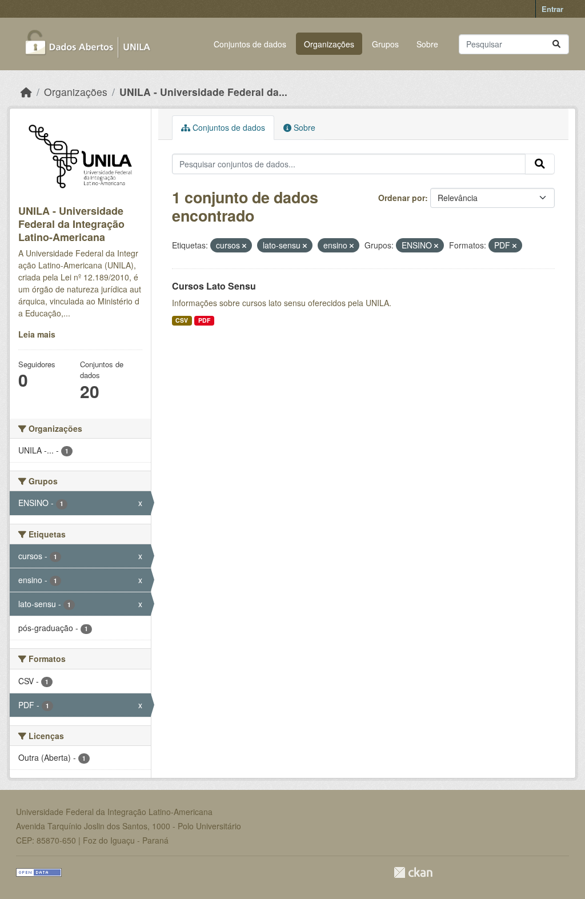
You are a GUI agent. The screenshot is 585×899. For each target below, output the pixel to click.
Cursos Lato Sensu (214, 285)
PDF (204, 320)
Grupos (385, 44)
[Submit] (556, 44)
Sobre (427, 44)
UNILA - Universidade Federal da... (203, 92)
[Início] (26, 92)
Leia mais (36, 334)
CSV (181, 320)
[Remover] (244, 245)
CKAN (413, 872)
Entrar (552, 8)
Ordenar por (401, 197)
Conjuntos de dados (250, 44)
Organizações (329, 44)
